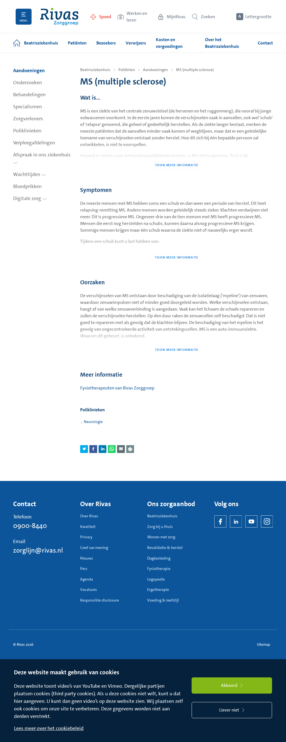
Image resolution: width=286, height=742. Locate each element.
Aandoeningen (29, 70)
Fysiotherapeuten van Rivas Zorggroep (117, 388)
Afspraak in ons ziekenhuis (42, 154)
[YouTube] (251, 521)
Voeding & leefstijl (163, 600)
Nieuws (86, 558)
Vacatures (88, 589)
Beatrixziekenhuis (95, 69)
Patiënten (126, 69)
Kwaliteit (88, 526)
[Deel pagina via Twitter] (84, 449)
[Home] (59, 16)
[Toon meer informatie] (176, 154)
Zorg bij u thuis (160, 526)
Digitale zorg (27, 198)
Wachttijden (27, 174)
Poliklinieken (27, 130)
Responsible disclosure (99, 600)
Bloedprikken (27, 186)
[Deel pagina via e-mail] (121, 449)
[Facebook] (220, 521)
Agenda (86, 579)
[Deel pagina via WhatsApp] (112, 449)
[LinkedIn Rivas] (236, 521)
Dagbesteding (158, 558)
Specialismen (27, 106)
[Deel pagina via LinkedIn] (102, 449)
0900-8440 (30, 525)
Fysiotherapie (158, 568)
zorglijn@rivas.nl (38, 550)
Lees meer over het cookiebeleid (49, 728)
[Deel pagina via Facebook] (93, 449)
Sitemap (263, 644)
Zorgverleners (28, 118)
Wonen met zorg (161, 536)
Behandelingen (29, 94)
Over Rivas (89, 515)
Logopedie (156, 579)
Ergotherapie (158, 589)
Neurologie (93, 421)
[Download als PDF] (130, 449)
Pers (83, 568)
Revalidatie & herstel (165, 547)
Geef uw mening (94, 547)
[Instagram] (267, 521)
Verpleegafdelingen (34, 142)
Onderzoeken (27, 82)
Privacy (86, 536)
